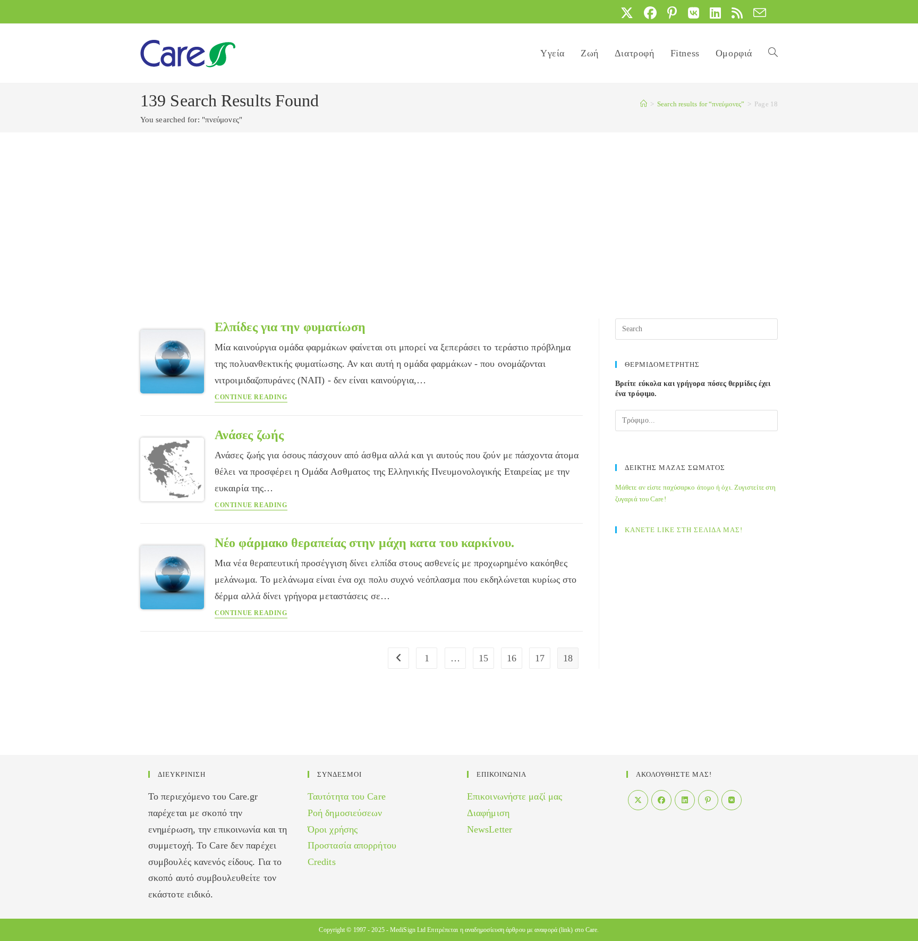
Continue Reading (251, 397)
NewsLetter (489, 829)
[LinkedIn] (685, 800)
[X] (638, 800)
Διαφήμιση (488, 813)
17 (540, 658)
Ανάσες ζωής (249, 435)
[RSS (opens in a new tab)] (737, 12)
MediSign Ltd (408, 930)
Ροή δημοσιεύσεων (345, 813)
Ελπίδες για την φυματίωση (290, 327)
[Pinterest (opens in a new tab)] (672, 12)
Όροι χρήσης (333, 829)
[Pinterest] (708, 800)
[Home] (643, 104)
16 (511, 658)
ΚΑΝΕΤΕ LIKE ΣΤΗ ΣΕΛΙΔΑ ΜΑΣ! (684, 530)
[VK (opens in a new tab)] (693, 12)
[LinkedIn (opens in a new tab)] (715, 12)
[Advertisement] (459, 212)
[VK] (731, 800)
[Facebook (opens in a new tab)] (650, 12)
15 (483, 658)
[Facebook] (661, 800)
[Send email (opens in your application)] (757, 12)
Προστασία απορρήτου (352, 845)
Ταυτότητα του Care (347, 796)
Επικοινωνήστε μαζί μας (514, 796)
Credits (322, 861)
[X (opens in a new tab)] (627, 12)
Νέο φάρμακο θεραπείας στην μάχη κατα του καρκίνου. (364, 543)
